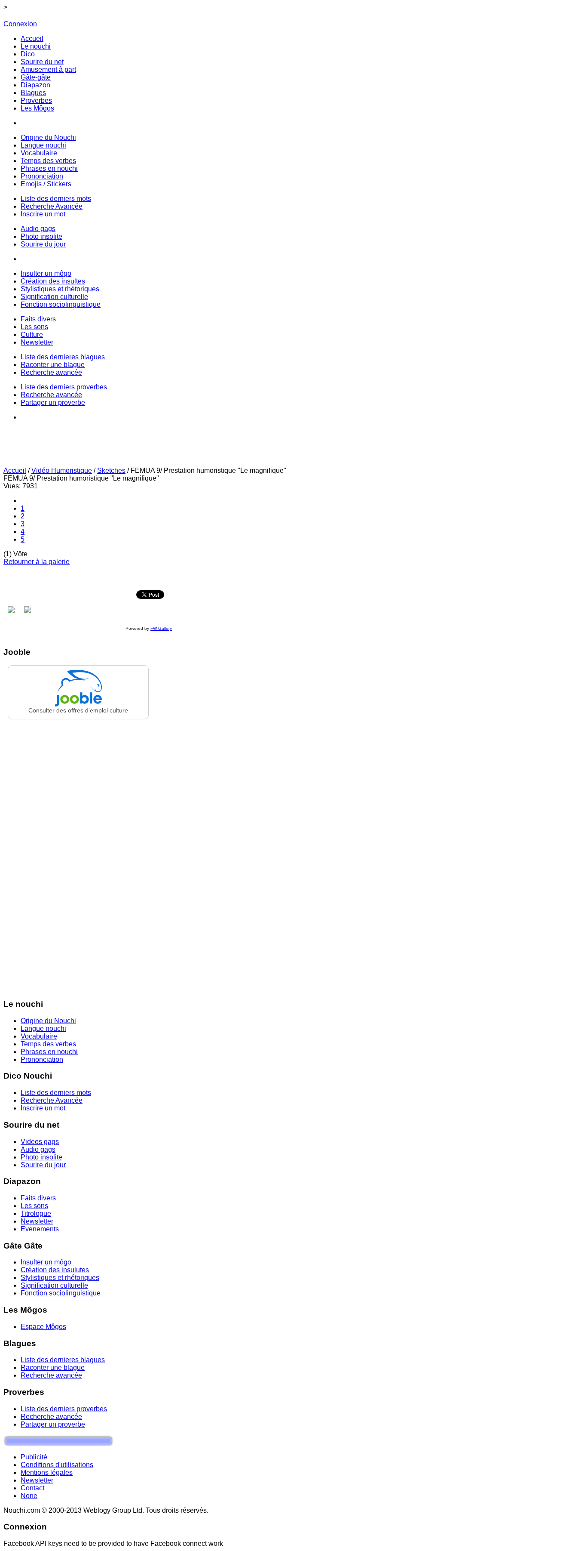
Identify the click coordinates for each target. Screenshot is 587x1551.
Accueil (14, 470)
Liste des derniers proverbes (64, 1408)
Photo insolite (41, 1157)
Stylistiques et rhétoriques (60, 1277)
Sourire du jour (43, 1165)
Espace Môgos (43, 1326)
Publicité (34, 1457)
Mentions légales (47, 1472)
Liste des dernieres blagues (63, 1359)
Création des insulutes (55, 1269)
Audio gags (38, 1149)
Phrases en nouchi (49, 1051)
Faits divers (38, 1198)
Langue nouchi (43, 1028)
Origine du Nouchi (48, 1020)
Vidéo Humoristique (61, 470)
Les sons (34, 1205)
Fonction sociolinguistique (61, 1293)
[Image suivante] (27, 609)
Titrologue (36, 1213)
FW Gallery (161, 628)
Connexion (20, 24)
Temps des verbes (48, 1044)
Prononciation (42, 1059)
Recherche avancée (51, 1375)
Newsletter (37, 1221)
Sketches (111, 470)
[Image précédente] (11, 609)
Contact (32, 1488)
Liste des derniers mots (56, 1092)
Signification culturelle (54, 1285)
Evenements (40, 1229)
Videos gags (40, 1141)
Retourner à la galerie (36, 561)
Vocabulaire (39, 1036)
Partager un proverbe (53, 1424)
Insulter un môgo (46, 1262)
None (29, 1495)
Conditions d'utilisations (57, 1464)
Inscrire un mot (43, 1108)
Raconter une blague (53, 1367)
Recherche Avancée (52, 1100)
